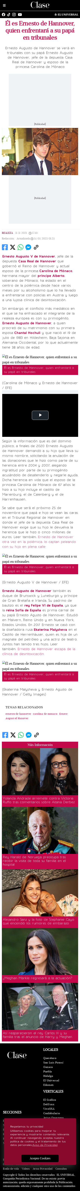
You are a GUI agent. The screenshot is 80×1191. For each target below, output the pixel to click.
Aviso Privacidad (42, 1168)
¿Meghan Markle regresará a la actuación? (37, 978)
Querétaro (49, 1058)
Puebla (47, 1071)
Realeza (7, 233)
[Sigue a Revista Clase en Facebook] (4, 14)
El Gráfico (49, 1100)
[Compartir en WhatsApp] (20, 247)
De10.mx (49, 1104)
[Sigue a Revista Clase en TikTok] (9, 14)
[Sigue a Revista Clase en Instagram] (14, 14)
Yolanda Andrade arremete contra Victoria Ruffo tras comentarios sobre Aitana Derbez (39, 800)
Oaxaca (48, 1067)
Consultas (61, 1168)
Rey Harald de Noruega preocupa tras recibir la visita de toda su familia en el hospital (34, 861)
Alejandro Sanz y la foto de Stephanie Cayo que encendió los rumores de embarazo (38, 921)
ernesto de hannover (18, 713)
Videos (26, 1168)
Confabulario (51, 1113)
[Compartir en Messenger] (28, 247)
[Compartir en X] (13, 247)
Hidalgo (48, 1076)
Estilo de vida (11, 1168)
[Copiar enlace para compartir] (36, 247)
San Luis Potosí (53, 1062)
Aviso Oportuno (53, 1117)
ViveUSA (49, 1108)
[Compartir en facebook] (5, 247)
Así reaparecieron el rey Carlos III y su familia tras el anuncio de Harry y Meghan (37, 1035)
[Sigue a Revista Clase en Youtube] (20, 14)
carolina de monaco (45, 713)
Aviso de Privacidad (44, 1145)
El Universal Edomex (51, 1083)
